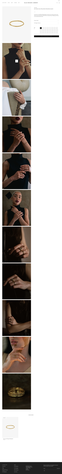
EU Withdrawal (4, 471)
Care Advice (15, 471)
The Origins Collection (37, 22)
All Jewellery (35, 7)
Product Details (36, 20)
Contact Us (3, 466)
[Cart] (59, 3)
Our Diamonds (16, 466)
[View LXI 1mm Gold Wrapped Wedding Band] (16, 61)
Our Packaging (16, 468)
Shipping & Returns (5, 469)
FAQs (3, 468)
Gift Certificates (16, 469)
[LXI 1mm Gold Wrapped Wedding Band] (10, 427)
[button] (4, 3)
